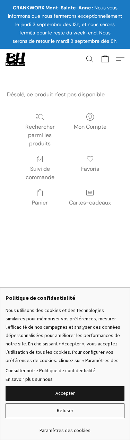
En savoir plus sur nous (29, 379)
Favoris (90, 169)
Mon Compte (90, 126)
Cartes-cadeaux (90, 202)
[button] (16, 59)
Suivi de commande (40, 173)
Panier (40, 202)
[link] (65, 427)
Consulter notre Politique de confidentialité (50, 370)
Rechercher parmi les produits (40, 135)
